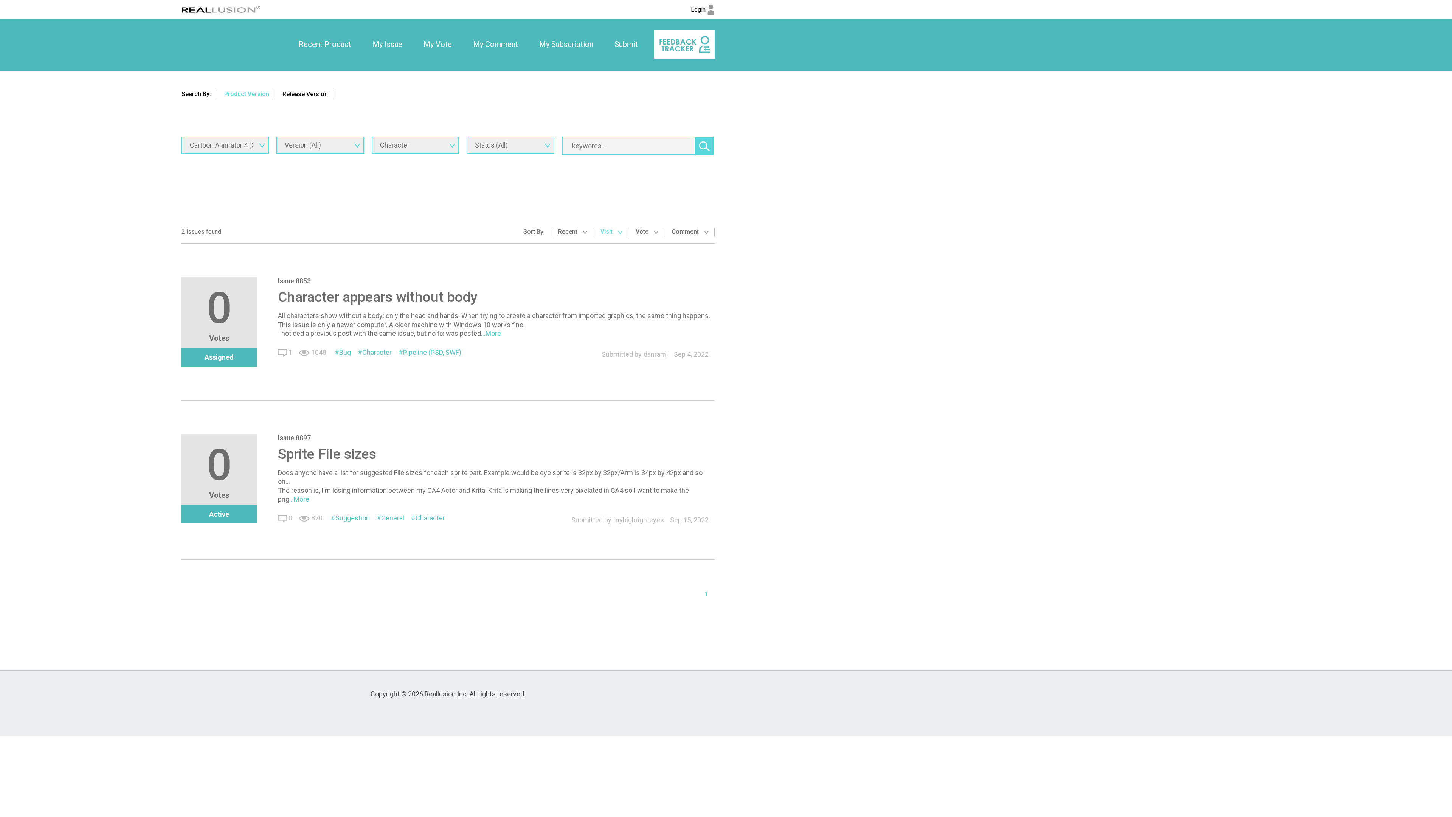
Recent (568, 231)
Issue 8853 (294, 281)
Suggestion (352, 518)
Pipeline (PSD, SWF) (432, 352)
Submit (626, 44)
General (392, 518)
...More (491, 333)
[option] (325, 44)
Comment (686, 231)
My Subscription (566, 44)
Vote (643, 231)
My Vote (438, 44)
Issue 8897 (294, 438)
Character (377, 352)
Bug (345, 352)
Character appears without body (377, 297)
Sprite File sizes (327, 454)
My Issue (387, 44)
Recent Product (325, 44)
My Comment (495, 44)
